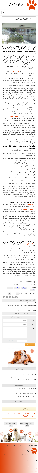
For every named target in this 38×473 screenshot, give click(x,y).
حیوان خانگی (16, 4)
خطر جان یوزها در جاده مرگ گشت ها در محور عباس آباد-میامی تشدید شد (21, 377)
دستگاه (10, 287)
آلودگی (28, 413)
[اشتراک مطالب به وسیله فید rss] (4, 297)
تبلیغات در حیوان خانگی (32, 466)
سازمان (32, 416)
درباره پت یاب (34, 464)
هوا (28, 416)
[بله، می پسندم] (17, 293)
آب (33, 413)
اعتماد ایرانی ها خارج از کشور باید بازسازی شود (25, 311)
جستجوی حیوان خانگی (32, 471)
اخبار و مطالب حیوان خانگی (26, 424)
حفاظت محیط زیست (15, 413)
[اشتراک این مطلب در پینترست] (7, 297)
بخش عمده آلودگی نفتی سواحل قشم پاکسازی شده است (24, 396)
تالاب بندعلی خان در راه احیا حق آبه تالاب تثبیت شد (25, 388)
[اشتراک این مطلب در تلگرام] (16, 297)
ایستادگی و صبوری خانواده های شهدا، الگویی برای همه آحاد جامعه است (21, 372)
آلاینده (24, 413)
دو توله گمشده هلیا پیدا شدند (29, 375)
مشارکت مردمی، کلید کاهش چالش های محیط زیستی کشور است (23, 380)
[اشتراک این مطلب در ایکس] (10, 297)
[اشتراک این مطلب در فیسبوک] (13, 297)
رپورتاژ (24, 287)
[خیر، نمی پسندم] (9, 293)
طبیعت (32, 289)
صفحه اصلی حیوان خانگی (10, 424)
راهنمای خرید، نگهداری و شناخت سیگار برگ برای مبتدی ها (23, 308)
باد (31, 413)
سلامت (17, 287)
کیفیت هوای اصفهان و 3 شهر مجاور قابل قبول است (25, 393)
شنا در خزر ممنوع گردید (30, 303)
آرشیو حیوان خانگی (33, 469)
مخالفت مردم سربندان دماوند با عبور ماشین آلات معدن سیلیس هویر (21, 305)
